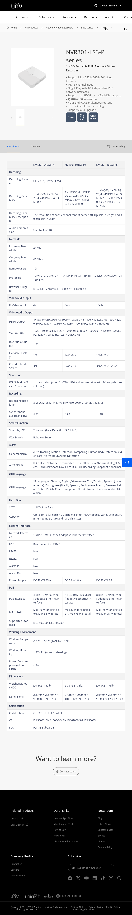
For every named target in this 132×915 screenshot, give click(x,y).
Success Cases (105, 830)
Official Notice (78, 907)
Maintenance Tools (64, 824)
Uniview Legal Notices (82, 909)
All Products (31, 27)
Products (22, 17)
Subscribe (74, 856)
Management (18, 875)
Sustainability (105, 847)
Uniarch (15, 818)
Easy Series (87, 27)
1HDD (104, 27)
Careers (15, 870)
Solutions (45, 17)
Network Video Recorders (59, 27)
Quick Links (61, 810)
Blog (100, 818)
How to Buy (60, 830)
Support (67, 17)
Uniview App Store (63, 818)
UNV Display (17, 824)
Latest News (104, 824)
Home (14, 27)
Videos (101, 841)
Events (101, 836)
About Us (109, 19)
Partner (89, 17)
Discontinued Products (66, 841)
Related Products (22, 810)
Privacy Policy (96, 907)
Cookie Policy (113, 907)
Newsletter (59, 836)
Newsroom (105, 810)
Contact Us (16, 864)
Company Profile (22, 856)
